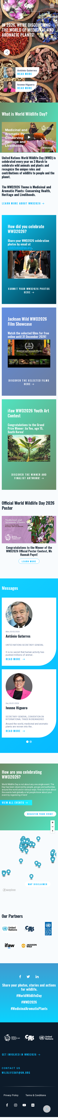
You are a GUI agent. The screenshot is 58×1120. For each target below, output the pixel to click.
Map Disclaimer (37, 884)
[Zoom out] (52, 827)
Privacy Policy (11, 1095)
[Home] (11, 5)
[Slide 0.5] (27, 742)
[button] (29, 529)
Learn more (29, 561)
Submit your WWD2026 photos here (29, 290)
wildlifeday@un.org (20, 247)
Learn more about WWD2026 (21, 203)
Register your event (40, 813)
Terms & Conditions (36, 1095)
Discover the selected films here (28, 382)
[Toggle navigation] (52, 6)
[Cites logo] (27, 5)
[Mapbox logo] (9, 890)
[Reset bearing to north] (52, 831)
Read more (24, 74)
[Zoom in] (52, 822)
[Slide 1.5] (30, 742)
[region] (29, 856)
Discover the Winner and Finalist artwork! (29, 476)
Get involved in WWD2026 (19, 1054)
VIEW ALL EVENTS (13, 802)
